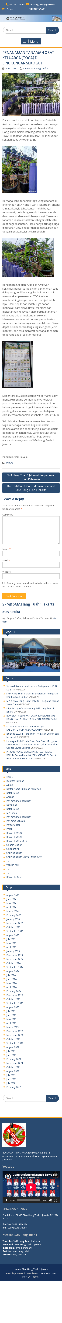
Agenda (10, 796)
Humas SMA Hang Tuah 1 (35, 68)
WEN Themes (32, 1276)
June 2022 (11, 1055)
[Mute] (50, 1200)
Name (6, 549)
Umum (9, 462)
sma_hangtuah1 (24, 1247)
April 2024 (11, 987)
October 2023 (13, 999)
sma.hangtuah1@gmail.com (42, 4)
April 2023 (11, 1023)
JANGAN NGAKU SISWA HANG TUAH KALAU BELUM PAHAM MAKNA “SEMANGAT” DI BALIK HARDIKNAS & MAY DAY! (31, 755)
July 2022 (11, 1051)
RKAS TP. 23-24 (14, 876)
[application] (31, 1187)
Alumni (9, 784)
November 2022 (14, 1035)
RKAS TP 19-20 (14, 832)
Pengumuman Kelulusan (18, 800)
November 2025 (14, 923)
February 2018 (13, 1087)
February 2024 (13, 991)
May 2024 (11, 983)
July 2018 (11, 1083)
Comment (8, 514)
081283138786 (19, 1227)
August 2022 (12, 1047)
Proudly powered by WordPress (22, 1273)
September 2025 (14, 931)
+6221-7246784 (17, 4)
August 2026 (12, 895)
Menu (34, 41)
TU (7, 860)
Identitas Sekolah (15, 780)
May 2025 (11, 943)
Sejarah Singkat (14, 844)
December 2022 (14, 1031)
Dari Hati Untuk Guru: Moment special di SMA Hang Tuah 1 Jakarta (31, 488)
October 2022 (13, 1039)
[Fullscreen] (55, 1200)
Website (6, 571)
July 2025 (11, 939)
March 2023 (12, 1027)
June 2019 (11, 1079)
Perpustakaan (13, 824)
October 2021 (13, 1067)
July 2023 (11, 1011)
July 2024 (11, 975)
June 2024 (11, 979)
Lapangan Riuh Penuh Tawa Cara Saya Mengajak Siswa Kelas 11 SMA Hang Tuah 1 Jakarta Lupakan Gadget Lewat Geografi (32, 744)
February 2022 (13, 1059)
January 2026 (13, 919)
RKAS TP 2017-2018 (16, 840)
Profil (9, 828)
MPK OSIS (11, 812)
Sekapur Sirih (13, 848)
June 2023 (11, 1015)
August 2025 (12, 935)
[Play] (6, 1200)
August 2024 (12, 971)
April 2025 (11, 947)
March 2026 (12, 911)
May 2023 (11, 1019)
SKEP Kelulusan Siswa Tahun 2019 (24, 856)
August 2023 (12, 1007)
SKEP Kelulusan (14, 852)
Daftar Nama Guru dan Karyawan (23, 788)
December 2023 (14, 995)
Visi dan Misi (12, 864)
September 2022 (14, 1043)
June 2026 (11, 899)
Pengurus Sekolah (15, 820)
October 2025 (13, 927)
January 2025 (13, 951)
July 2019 (11, 1075)
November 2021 (14, 1063)
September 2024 (14, 967)
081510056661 (37, 9)
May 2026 (11, 903)
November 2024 (14, 959)
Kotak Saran (12, 792)
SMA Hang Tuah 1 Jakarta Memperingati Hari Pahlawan (31, 477)
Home (9, 776)
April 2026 (11, 907)
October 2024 (13, 963)
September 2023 (14, 1003)
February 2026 (13, 915)
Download (11, 804)
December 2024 (14, 955)
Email (6, 560)
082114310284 (19, 1224)
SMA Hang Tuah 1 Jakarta (26, 1241)
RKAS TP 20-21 (14, 836)
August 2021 (12, 1071)
